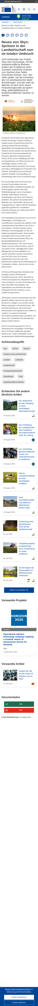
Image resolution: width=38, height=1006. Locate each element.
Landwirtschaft (8, 365)
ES (12, 35)
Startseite (5, 22)
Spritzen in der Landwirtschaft (14, 354)
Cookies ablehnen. (19, 1002)
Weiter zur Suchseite (18, 590)
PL (26, 35)
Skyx (5, 348)
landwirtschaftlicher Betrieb (13, 382)
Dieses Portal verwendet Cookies (18, 989)
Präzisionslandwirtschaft (12, 371)
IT (21, 35)
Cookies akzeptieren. (19, 997)
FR (17, 35)
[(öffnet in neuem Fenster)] (9, 8)
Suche (29, 9)
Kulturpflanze (8, 376)
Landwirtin (19, 359)
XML (20, 704)
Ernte (21, 376)
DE (3, 35)
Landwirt (6, 359)
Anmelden (19, 9)
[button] (24, 9)
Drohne (15, 348)
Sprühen (26, 348)
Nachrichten (17, 22)
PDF (20, 710)
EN (8, 35)
